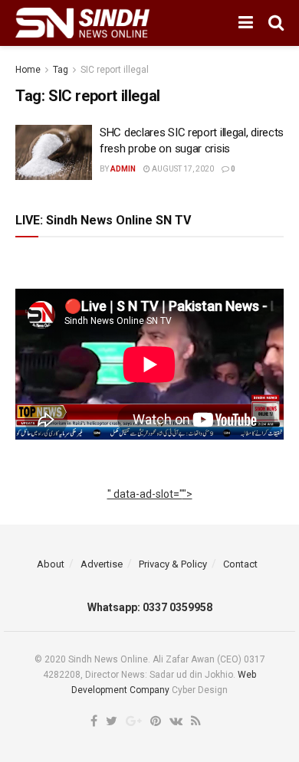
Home (28, 69)
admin (123, 169)
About (50, 564)
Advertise (101, 564)
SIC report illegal (114, 69)
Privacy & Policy (173, 564)
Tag (60, 69)
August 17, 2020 (182, 169)
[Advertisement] (149, 510)
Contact (240, 564)
